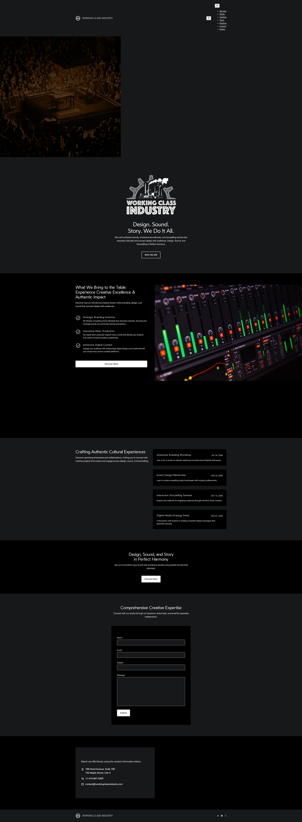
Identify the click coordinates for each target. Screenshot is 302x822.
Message (121, 675)
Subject (120, 663)
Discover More (111, 364)
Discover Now (151, 579)
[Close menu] (217, 6)
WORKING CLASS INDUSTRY (97, 18)
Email (120, 650)
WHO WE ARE (151, 255)
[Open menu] (208, 18)
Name (120, 638)
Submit (123, 713)
